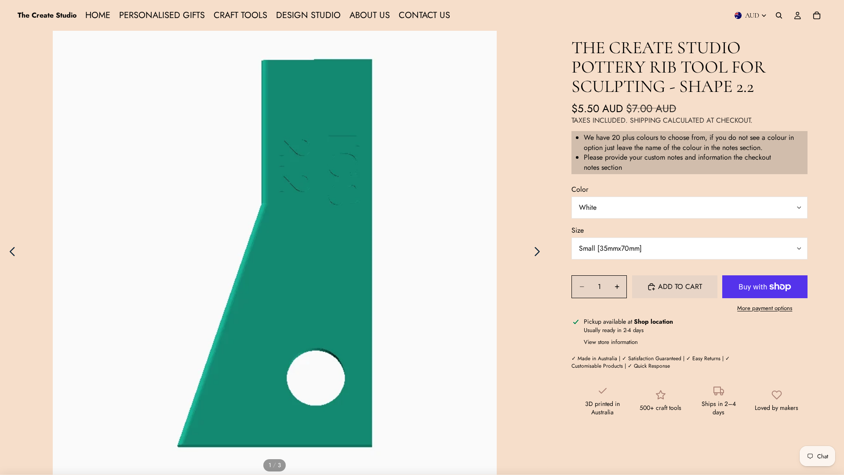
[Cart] (816, 15)
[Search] (779, 15)
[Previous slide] (10, 253)
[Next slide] (539, 253)
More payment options (764, 308)
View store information (611, 342)
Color (579, 189)
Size (577, 230)
